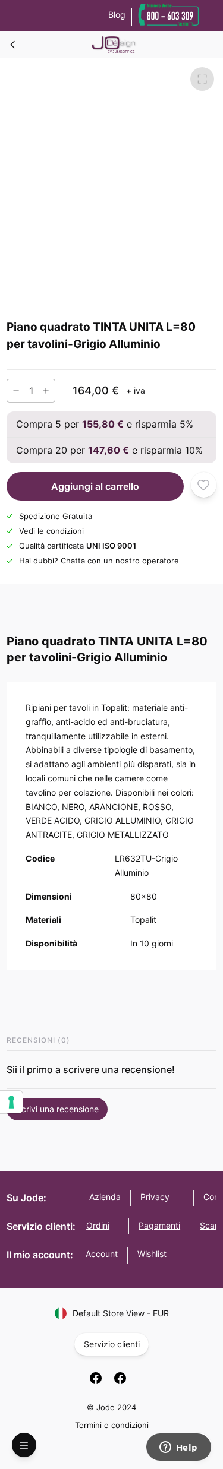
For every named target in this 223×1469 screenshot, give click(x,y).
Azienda (105, 1197)
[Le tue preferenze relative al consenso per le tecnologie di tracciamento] (11, 1102)
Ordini (97, 1225)
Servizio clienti (112, 1344)
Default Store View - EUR (121, 1313)
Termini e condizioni (112, 1425)
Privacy (154, 1197)
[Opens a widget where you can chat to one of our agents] (178, 1448)
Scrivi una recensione (57, 1109)
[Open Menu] (24, 1445)
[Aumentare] (45, 390)
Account (102, 1254)
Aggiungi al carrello (95, 486)
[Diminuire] (16, 390)
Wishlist (152, 1254)
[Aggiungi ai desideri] (203, 485)
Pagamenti (159, 1225)
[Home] (13, 44)
